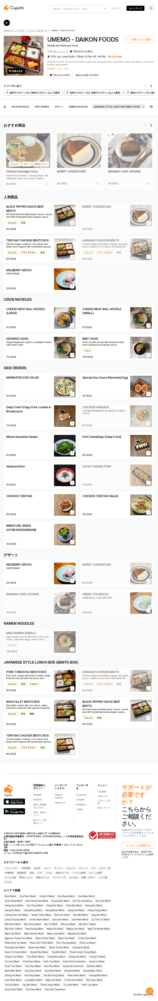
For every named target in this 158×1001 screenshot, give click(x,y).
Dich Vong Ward (13, 900)
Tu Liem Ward (70, 984)
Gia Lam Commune (55, 989)
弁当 (66, 68)
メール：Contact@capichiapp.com (26, 853)
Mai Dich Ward (13, 924)
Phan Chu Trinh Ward (41, 942)
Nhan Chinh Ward (45, 938)
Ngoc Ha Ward (12, 933)
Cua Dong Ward (66, 896)
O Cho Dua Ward (87, 938)
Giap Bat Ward (74, 905)
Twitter (79, 809)
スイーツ (83, 868)
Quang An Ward (81, 947)
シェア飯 (102, 877)
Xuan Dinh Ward (13, 989)
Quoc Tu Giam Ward (15, 952)
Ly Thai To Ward (100, 919)
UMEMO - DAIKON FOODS (63, 30)
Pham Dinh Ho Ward (15, 942)
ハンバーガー (11, 868)
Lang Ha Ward (98, 915)
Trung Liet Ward (77, 956)
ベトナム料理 (79, 872)
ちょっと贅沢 (95, 872)
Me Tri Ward (50, 924)
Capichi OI (60, 802)
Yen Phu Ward (51, 966)
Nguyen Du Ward (77, 933)
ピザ (40, 872)
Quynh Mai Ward (39, 952)
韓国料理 (21, 872)
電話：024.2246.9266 (17, 850)
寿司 (32, 872)
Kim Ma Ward (80, 915)
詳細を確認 (116, 56)
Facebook (81, 794)
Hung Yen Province (73, 966)
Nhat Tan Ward (66, 938)
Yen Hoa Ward (32, 966)
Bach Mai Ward (13, 970)
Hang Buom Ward (55, 910)
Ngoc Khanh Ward (34, 933)
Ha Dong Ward (32, 975)
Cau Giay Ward (33, 970)
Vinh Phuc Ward (31, 961)
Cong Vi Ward (46, 896)
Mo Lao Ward (68, 924)
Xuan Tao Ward (13, 966)
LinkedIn (80, 799)
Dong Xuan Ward (14, 905)
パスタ (49, 872)
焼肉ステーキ (62, 872)
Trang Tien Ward (14, 956)
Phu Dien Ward (94, 980)
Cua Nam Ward (86, 896)
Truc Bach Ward (35, 956)
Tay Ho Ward (12, 984)
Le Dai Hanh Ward (39, 919)
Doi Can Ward (103, 900)
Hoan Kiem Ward (76, 975)
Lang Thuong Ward (15, 919)
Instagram (81, 804)
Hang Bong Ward (33, 910)
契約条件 (37, 799)
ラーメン (58, 868)
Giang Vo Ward (54, 905)
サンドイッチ (59, 877)
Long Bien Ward (33, 980)
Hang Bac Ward (93, 905)
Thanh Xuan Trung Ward (83, 952)
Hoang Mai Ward (98, 975)
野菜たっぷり (25, 877)
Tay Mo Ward (59, 952)
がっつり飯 (10, 877)
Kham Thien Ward (41, 915)
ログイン (116, 8)
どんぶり (71, 868)
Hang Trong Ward (97, 910)
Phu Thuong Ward (66, 942)
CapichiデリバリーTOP (14, 30)
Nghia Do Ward (55, 928)
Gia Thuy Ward (35, 905)
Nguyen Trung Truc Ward (18, 938)
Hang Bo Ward (12, 910)
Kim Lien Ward (62, 915)
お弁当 (37, 868)
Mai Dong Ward (32, 924)
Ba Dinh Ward (94, 966)
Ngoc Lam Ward (55, 933)
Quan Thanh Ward (59, 947)
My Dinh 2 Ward (13, 928)
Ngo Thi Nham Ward (99, 928)
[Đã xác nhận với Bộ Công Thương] (102, 835)
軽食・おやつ (88, 877)
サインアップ (135, 8)
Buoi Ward (10, 896)
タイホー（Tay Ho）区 (37, 30)
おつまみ (73, 877)
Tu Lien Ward (12, 961)
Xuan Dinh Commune (74, 961)
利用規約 (37, 794)
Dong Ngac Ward (92, 970)
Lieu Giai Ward (60, 919)
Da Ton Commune (82, 900)
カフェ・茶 (104, 868)
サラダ (8, 882)
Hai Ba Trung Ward (54, 975)
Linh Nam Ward (80, 919)
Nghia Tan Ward (75, 928)
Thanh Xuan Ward (50, 984)
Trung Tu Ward (97, 956)
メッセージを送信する (138, 845)
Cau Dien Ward (28, 896)
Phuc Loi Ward (87, 942)
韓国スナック (42, 877)
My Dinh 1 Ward (87, 924)
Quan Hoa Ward (36, 947)
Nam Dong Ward (34, 928)
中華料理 (9, 872)
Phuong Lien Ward (15, 947)
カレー (59, 68)
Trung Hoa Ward (56, 956)
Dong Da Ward (72, 970)
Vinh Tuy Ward (51, 961)
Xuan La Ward (96, 961)
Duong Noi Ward (60, 900)
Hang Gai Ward (76, 910)
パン (93, 868)
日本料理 (51, 68)
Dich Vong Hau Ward (37, 900)
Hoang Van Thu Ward (16, 915)
